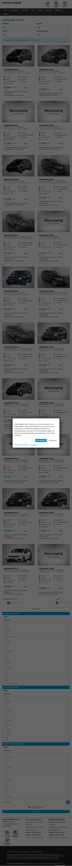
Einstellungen (53, 440)
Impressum (34, 445)
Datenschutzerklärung (21, 445)
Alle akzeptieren (41, 440)
